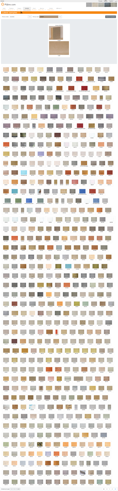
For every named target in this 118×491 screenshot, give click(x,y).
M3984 (14, 241)
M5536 (65, 466)
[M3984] (14, 238)
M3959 (14, 456)
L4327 (100, 316)
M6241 (74, 316)
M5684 (68, 175)
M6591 (65, 484)
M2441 (73, 109)
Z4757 (6, 137)
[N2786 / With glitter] (23, 378)
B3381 (14, 72)
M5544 (73, 466)
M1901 (74, 475)
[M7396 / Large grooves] (91, 153)
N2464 (101, 409)
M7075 (108, 428)
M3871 (108, 100)
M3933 (75, 287)
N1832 (14, 194)
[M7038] (31, 434)
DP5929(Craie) (38, 109)
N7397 (83, 156)
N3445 (40, 184)
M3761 (23, 316)
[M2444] (60, 303)
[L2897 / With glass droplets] (6, 359)
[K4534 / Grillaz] (81, 106)
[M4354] (66, 163)
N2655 (90, 212)
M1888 (102, 353)
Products (11, 9)
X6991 (31, 137)
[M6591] (66, 481)
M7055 (32, 334)
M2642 (96, 400)
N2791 (40, 72)
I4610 (84, 184)
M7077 (86, 269)
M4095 (57, 428)
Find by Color (36, 16)
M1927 (109, 287)
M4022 (85, 437)
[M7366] (32, 406)
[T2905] (59, 350)
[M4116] (106, 378)
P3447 (89, 334)
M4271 (58, 278)
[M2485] (15, 406)
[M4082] (108, 481)
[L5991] (24, 97)
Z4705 (55, 184)
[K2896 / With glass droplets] (32, 266)
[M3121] (66, 228)
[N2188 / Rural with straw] (63, 191)
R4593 (23, 269)
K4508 (52, 81)
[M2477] (40, 453)
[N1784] (67, 388)
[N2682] (24, 388)
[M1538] (30, 397)
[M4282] (33, 97)
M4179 (48, 475)
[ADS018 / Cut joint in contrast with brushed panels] (114, 4)
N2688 (40, 91)
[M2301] (93, 284)
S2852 (76, 306)
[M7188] (109, 125)
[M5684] (68, 172)
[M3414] (73, 341)
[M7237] (57, 472)
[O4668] (49, 284)
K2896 (31, 269)
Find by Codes (5, 16)
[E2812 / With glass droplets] (93, 369)
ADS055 (73, 212)
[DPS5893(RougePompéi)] (84, 88)
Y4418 (57, 316)
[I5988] (63, 116)
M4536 (15, 100)
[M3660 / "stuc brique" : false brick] (49, 294)
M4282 (32, 100)
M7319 (41, 409)
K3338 (74, 325)
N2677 (74, 391)
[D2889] (57, 359)
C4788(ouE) (16, 128)
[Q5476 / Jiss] (68, 247)
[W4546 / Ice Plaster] (105, 200)
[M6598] (95, 4)
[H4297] (101, 284)
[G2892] (40, 359)
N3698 (56, 447)
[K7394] (108, 153)
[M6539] (105, 397)
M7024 (24, 353)
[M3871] (108, 97)
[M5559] (39, 444)
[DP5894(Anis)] (56, 106)
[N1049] (68, 303)
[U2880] (85, 350)
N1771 (73, 241)
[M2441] (73, 106)
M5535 (15, 109)
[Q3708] (70, 200)
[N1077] (57, 434)
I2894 (31, 362)
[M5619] (107, 444)
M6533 (6, 119)
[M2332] (48, 256)
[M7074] (50, 406)
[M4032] (40, 481)
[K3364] (15, 209)
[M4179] (48, 472)
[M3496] (108, 322)
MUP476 (50, 250)
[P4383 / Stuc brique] (101, 144)
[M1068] (67, 284)
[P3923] (92, 256)
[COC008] (15, 181)
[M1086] (6, 294)
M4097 (102, 306)
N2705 (24, 81)
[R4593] (23, 266)
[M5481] (82, 341)
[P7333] (39, 341)
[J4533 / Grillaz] (56, 238)
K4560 (23, 250)
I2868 (110, 362)
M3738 (43, 81)
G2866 (14, 372)
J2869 (101, 362)
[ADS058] (38, 209)
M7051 (67, 184)
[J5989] (101, 228)
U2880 (85, 353)
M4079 (31, 447)
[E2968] (6, 350)
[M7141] (14, 294)
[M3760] (66, 313)
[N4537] (51, 303)
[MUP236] (101, 125)
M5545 (6, 437)
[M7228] (96, 462)
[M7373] (32, 144)
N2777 (22, 109)
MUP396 (59, 250)
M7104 (49, 91)
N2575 (76, 409)
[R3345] (101, 172)
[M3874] (57, 256)
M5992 (92, 231)
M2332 (48, 259)
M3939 (56, 466)
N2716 (50, 175)
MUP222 (46, 194)
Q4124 (23, 147)
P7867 (14, 137)
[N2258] (15, 416)
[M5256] (15, 378)
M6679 (6, 334)
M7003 (92, 194)
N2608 (40, 278)
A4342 (22, 72)
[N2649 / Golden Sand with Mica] (92, 388)
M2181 (6, 184)
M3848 (24, 419)
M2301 (92, 287)
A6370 (41, 222)
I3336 (47, 344)
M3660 (48, 297)
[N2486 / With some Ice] (6, 209)
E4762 (99, 119)
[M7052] (83, 481)
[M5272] (6, 88)
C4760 (83, 278)
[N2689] (41, 388)
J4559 (57, 147)
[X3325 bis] (101, 275)
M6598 (97, 72)
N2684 (22, 241)
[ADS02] (15, 153)
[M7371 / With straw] (67, 434)
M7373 (32, 147)
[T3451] (94, 97)
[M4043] (81, 69)
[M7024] (25, 350)
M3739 (57, 137)
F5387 (32, 250)
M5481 (81, 344)
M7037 (40, 156)
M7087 (98, 344)
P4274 (64, 334)
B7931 (89, 119)
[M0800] (47, 397)
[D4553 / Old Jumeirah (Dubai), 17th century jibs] (101, 97)
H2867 (6, 372)
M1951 (71, 400)
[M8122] (42, 350)
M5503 (6, 456)
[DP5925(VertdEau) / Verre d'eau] (40, 200)
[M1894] (98, 453)
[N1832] (15, 191)
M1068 (66, 287)
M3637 (23, 447)
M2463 (85, 250)
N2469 (59, 175)
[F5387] (32, 247)
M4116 (106, 381)
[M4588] (58, 97)
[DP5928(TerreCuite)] (79, 78)
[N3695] (65, 444)
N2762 (72, 334)
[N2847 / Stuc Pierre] (40, 369)
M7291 (91, 475)
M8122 (42, 353)
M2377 (64, 344)
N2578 (59, 381)
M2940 (91, 325)
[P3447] (90, 331)
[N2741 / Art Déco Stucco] (76, 369)
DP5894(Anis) (56, 109)
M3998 (105, 91)
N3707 (80, 400)
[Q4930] (96, 266)
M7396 (91, 156)
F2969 (15, 353)
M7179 (58, 391)
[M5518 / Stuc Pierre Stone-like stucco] (66, 359)
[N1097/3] (6, 425)
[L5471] (108, 238)
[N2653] (76, 97)
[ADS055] (73, 209)
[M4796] (6, 172)
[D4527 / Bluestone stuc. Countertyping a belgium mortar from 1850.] (23, 88)
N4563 (23, 184)
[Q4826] (59, 125)
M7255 (99, 484)
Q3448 (83, 137)
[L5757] (107, 106)
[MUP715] (32, 191)
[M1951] (71, 397)
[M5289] (81, 462)
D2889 (57, 362)
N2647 (96, 91)
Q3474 (34, 128)
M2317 (23, 156)
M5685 (99, 212)
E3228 (23, 287)
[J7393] (41, 125)
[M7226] (105, 462)
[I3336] (48, 341)
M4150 (59, 409)
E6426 (80, 119)
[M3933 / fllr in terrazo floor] (76, 284)
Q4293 (23, 325)
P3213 (107, 344)
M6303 (6, 278)
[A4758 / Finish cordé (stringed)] (31, 256)
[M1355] (40, 256)
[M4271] (58, 275)
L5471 (108, 241)
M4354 (66, 166)
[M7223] (64, 209)
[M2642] (97, 397)
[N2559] (40, 284)
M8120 (76, 353)
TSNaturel (47, 109)
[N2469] (59, 172)
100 (11, 489)
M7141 (14, 297)
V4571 (74, 297)
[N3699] (48, 444)
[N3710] (76, 434)
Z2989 (109, 137)
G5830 (6, 109)
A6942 (102, 166)
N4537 (51, 306)
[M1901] (74, 472)
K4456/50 (32, 166)
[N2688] (40, 88)
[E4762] (99, 116)
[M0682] (6, 397)
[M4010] (100, 134)
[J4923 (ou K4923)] (58, 266)
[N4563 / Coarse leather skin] (24, 181)
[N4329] (69, 78)
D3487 (23, 334)
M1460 (6, 391)
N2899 (50, 353)
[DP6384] (108, 209)
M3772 (99, 325)
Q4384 (94, 250)
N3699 (48, 447)
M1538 (30, 400)
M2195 (48, 269)
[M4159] (61, 181)
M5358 (31, 231)
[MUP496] (91, 238)
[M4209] (23, 303)
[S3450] (41, 172)
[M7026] (15, 388)
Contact (51, 9)
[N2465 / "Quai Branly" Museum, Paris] (92, 144)
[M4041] (111, 303)
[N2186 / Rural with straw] (89, 378)
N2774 (58, 372)
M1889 (109, 147)
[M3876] (83, 425)
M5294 (101, 372)
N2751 (78, 381)
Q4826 (59, 128)
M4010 (100, 137)
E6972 (74, 166)
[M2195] (48, 266)
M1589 (24, 222)
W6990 (57, 166)
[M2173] (14, 303)
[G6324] (66, 144)
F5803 (99, 241)
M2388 (56, 456)
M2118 (81, 456)
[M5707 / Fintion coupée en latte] (84, 369)
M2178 (64, 456)
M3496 (108, 325)
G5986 (110, 231)
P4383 (101, 147)
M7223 (64, 212)
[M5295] (94, 434)
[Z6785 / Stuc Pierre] (85, 97)
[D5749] (6, 256)
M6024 (90, 447)
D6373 (75, 147)
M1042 (67, 381)
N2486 (6, 212)
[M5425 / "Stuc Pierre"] (23, 434)
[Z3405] (83, 294)
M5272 (6, 91)
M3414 (73, 344)
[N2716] (50, 172)
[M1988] (90, 106)
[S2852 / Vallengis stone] (77, 303)
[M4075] (76, 172)
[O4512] (14, 172)
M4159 (61, 184)
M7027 (65, 475)
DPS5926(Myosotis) (29, 203)
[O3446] (98, 331)
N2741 (75, 372)
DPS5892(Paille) (91, 128)
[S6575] (6, 144)
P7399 (66, 156)
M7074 (50, 409)
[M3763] (15, 116)
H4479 (67, 100)
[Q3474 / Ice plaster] (34, 125)
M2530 (55, 212)
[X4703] (14, 284)
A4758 (31, 259)
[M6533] (6, 116)
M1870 (64, 109)
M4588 (58, 100)
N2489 (83, 409)
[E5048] (41, 247)
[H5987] (41, 97)
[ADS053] (82, 209)
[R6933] (94, 163)
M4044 (88, 466)
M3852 (48, 437)
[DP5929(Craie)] (39, 106)
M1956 (58, 287)
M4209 (23, 306)
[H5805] (47, 238)
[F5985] (48, 181)
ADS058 (38, 212)
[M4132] (101, 191)
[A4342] (23, 69)
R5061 (6, 222)
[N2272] (33, 416)
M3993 (48, 137)
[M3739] (57, 134)
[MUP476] (50, 247)
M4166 (23, 297)
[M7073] (74, 481)
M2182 (60, 419)
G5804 (38, 241)
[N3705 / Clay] (109, 388)
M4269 (41, 306)
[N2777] (22, 106)
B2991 (29, 212)
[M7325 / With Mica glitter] (23, 406)
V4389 (82, 241)
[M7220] (91, 481)
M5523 (41, 381)
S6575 (6, 147)
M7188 (109, 128)
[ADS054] (32, 153)
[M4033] (32, 481)
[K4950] (50, 153)
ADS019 (77, 222)
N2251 (26, 128)
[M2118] (82, 453)
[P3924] (32, 313)
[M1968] (32, 181)
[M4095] (57, 425)
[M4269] (41, 303)
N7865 (23, 137)
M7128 (14, 484)
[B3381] (14, 69)
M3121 (66, 231)
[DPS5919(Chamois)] (91, 78)
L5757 (107, 109)
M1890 (6, 466)
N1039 (31, 428)
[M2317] (23, 153)
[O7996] (54, 116)
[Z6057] (49, 144)
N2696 (57, 297)
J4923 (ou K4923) (58, 269)
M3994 (58, 156)
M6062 (48, 466)
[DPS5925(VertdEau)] (8, 200)
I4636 (89, 72)
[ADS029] (59, 219)
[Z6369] (92, 134)
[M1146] (39, 462)
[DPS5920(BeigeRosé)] (70, 69)
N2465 (92, 147)
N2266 (65, 259)
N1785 (68, 269)
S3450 (41, 175)
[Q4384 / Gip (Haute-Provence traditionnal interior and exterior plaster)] (95, 247)
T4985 (40, 166)
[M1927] (110, 284)
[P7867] (14, 134)
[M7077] (86, 266)
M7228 (96, 466)
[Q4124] (23, 144)
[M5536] (65, 462)
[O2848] (32, 369)
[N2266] (65, 256)
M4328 (23, 166)
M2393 (46, 212)
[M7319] (41, 406)
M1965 (82, 475)
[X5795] (77, 247)
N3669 (101, 391)
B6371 (87, 203)
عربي (116, 1)
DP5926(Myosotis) (82, 194)
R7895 (6, 100)
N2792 (6, 381)
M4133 (98, 381)
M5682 (74, 428)
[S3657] (101, 181)
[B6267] (92, 181)
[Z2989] (109, 134)
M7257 (78, 419)
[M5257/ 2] (32, 284)
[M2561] (23, 453)
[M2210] (23, 191)
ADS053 (82, 212)
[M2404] (14, 444)
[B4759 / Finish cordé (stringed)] (92, 275)
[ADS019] (77, 219)
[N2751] (78, 378)
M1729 (14, 344)
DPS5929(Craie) (24, 119)
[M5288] (34, 78)
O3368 (31, 344)
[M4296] (108, 294)
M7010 (40, 428)
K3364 (15, 212)
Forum (34, 9)
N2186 (89, 381)
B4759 (92, 278)
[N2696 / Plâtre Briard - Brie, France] (57, 294)
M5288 (34, 81)
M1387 (68, 409)
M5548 (14, 428)
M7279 (106, 334)
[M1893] (107, 453)
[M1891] (55, 397)
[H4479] (67, 97)
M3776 (81, 334)
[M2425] (48, 453)
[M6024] (91, 444)
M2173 (14, 306)
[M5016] (109, 181)
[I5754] (14, 256)
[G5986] (110, 228)
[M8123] (68, 350)
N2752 (32, 381)
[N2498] (92, 406)
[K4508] (52, 78)
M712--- (14, 334)
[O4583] (100, 294)
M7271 (15, 278)
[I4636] (89, 69)
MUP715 (32, 194)
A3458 (64, 241)
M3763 (15, 119)
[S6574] (57, 331)
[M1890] (6, 462)
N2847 (40, 372)
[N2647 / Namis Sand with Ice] (96, 88)
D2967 (111, 81)
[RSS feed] (21, 12)
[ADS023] (50, 125)
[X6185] (56, 200)
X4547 (23, 278)
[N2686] (49, 388)
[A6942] (102, 163)
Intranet (2, 1)
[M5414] (6, 416)
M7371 (67, 437)
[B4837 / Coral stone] (40, 228)
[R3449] (49, 331)
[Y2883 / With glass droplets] (110, 350)
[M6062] (48, 462)
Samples (27, 9)
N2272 (33, 419)
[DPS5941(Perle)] (50, 69)
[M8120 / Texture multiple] (76, 350)
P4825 (109, 119)
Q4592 (108, 259)
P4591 (31, 297)
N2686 (49, 391)
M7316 (6, 475)
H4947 (14, 250)
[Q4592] (108, 256)
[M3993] (49, 134)
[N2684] (22, 238)
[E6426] (80, 116)
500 (15, 489)
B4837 (40, 231)
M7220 (91, 484)
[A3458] (64, 238)
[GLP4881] (6, 238)
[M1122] (101, 4)
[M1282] (74, 256)
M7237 (57, 475)
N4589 (40, 297)
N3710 (76, 437)
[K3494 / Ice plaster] (109, 313)
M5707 (84, 372)
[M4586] (110, 163)
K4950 (49, 156)
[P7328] (23, 472)
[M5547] (40, 134)
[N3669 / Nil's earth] (101, 388)
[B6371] (87, 200)
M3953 (48, 428)
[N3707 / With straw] (80, 397)
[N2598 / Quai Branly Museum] (6, 406)
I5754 (14, 259)
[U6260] (23, 228)
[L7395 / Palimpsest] (99, 153)
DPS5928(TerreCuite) (71, 91)
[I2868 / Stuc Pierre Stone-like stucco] (110, 359)
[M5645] (104, 266)
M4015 (6, 269)
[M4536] (15, 97)
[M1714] (33, 172)
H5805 (47, 241)
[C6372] (106, 69)
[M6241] (75, 313)
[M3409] (60, 78)
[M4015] (6, 266)
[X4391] (6, 191)
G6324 (66, 147)
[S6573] (110, 172)
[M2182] (60, 416)
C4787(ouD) (15, 81)
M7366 (32, 409)
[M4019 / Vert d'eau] (85, 303)
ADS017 (94, 222)
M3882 (97, 419)
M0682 (6, 400)
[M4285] (33, 219)
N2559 (40, 287)
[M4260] (15, 313)
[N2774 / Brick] (58, 369)
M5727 (99, 447)
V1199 (88, 400)
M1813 (14, 466)
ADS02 (15, 156)
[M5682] (74, 425)
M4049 (72, 194)
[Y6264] (6, 228)
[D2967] (111, 78)
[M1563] (110, 369)
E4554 (91, 297)
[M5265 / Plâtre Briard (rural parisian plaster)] (83, 359)
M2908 (85, 175)
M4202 (32, 306)
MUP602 (55, 194)
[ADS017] (94, 219)
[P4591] (32, 294)
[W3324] (49, 313)
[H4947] (14, 247)
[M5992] (92, 228)
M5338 (14, 166)
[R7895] (107, 4)
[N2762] (72, 331)
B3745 (14, 325)
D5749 (5, 259)
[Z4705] (55, 181)
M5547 (40, 137)
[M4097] (103, 303)
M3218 (31, 72)
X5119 (50, 203)
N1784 (66, 391)
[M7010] (40, 425)
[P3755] (31, 472)
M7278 (48, 484)
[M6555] (74, 444)
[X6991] (32, 134)
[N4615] (14, 266)
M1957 (14, 147)
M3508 (40, 269)
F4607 (31, 91)
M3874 (56, 259)
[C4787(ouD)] (15, 78)
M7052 (82, 484)
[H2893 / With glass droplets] (6, 78)
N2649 (92, 391)
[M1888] (102, 350)
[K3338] (74, 322)
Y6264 (5, 231)
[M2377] (65, 341)
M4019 (85, 306)
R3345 (101, 175)
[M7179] (58, 388)
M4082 (108, 484)
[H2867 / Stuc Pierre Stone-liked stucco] (6, 369)
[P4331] (92, 313)
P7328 (22, 475)
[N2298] (48, 322)
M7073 (74, 484)
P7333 (39, 344)
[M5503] (6, 453)
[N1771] (73, 238)
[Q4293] (23, 322)
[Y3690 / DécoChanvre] (32, 275)
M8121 (93, 353)
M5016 (109, 184)
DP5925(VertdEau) (40, 203)
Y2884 (74, 362)
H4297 (101, 287)
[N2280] (42, 416)
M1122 (33, 391)
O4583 (100, 297)
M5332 (6, 306)
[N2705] (25, 78)
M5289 (81, 466)
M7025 (106, 419)
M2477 (39, 456)
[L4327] (100, 313)
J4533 (55, 241)
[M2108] (90, 453)
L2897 (6, 362)
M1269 (57, 484)
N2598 (6, 409)
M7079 (14, 400)
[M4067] (63, 397)
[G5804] (39, 238)
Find (30, 16)
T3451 (94, 100)
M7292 (94, 306)
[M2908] (85, 172)
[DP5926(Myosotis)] (82, 191)
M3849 (14, 437)
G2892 (40, 362)
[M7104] (49, 88)
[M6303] (6, 275)
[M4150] (60, 406)
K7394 (108, 156)
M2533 (65, 428)
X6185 (56, 203)
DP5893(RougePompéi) (80, 128)
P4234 (23, 484)
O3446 (98, 334)
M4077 (82, 325)
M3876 (82, 428)
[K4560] (23, 247)
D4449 (40, 316)
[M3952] (40, 434)
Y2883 (110, 353)
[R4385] (14, 228)
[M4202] (32, 303)
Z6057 (49, 147)
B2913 (14, 362)
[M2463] (86, 247)
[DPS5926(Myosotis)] (29, 200)
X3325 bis (101, 278)
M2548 (40, 334)
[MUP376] (104, 247)
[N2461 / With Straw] (92, 359)
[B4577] (66, 294)
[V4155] (40, 322)
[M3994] (58, 153)
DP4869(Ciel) (24, 175)
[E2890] (49, 359)
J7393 (41, 128)
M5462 (22, 212)
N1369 (77, 269)
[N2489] (83, 406)
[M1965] (83, 472)
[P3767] (14, 472)
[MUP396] (59, 247)
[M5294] (102, 369)
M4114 (6, 484)
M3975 (39, 194)
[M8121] (93, 350)
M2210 (23, 194)
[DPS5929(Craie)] (25, 116)
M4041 (111, 306)
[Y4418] (58, 313)
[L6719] (62, 200)
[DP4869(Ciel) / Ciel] (24, 172)
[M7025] (106, 416)
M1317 (31, 466)
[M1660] (75, 134)
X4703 (14, 287)
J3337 (90, 344)
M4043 (80, 72)
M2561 (22, 456)
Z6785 (85, 100)
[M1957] (15, 144)
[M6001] (22, 397)
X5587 (30, 241)
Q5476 (67, 250)
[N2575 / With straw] (76, 406)
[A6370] (41, 219)
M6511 (82, 447)
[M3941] (49, 275)
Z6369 (91, 137)
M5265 (83, 362)
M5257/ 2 (32, 287)
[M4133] (98, 378)
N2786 (23, 381)
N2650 (6, 156)
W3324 (49, 316)
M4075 (76, 175)
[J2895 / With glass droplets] (23, 359)
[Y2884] (74, 359)
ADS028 (68, 222)
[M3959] (14, 453)
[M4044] (88, 462)
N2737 (49, 372)
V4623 (48, 231)
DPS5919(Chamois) (90, 81)
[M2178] (65, 453)
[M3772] (100, 322)
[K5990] (57, 228)
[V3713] (32, 322)
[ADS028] (68, 219)
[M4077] (83, 322)
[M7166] (34, 350)
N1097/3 (6, 428)
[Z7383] (5, 163)
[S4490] (6, 125)
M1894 (98, 456)
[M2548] (40, 331)
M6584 (6, 72)
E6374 (15, 222)
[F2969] (15, 350)
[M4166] (23, 294)
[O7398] (75, 153)
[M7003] (92, 191)
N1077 (57, 437)
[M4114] (6, 481)
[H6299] (111, 219)
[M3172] (78, 200)
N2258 (15, 419)
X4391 (6, 194)
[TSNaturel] (47, 106)
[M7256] (103, 434)
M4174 (99, 475)
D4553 (101, 100)
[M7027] (65, 472)
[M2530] (55, 209)
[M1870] (65, 106)
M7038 (31, 437)
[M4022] (85, 434)
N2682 (24, 391)
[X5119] (50, 200)
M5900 (22, 259)
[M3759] (99, 106)
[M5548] (14, 425)
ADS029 (59, 222)
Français (100, 1)
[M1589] (24, 219)
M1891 (55, 400)
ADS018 (85, 222)
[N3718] (6, 341)
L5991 (24, 100)
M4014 (51, 381)
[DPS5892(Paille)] (92, 125)
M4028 (71, 119)
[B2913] (14, 359)
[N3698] (57, 444)
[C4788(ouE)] (16, 125)
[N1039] (32, 425)
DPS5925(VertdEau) (7, 203)
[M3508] (40, 266)
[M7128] (14, 481)
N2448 (109, 409)
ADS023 (50, 128)
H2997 (83, 316)
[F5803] (99, 238)
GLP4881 (6, 241)
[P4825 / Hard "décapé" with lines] (109, 116)
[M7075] (108, 425)
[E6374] (15, 219)
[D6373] (75, 144)
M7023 (75, 184)
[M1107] (6, 284)
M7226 (104, 466)
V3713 (31, 325)
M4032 (40, 484)
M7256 (103, 437)
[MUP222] (46, 191)
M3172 (78, 203)
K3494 (109, 316)
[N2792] (6, 378)
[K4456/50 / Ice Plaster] (32, 163)
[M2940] (91, 322)
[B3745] (14, 322)
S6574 (56, 334)
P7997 (44, 119)
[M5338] (14, 163)
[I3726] (57, 322)
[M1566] (23, 462)
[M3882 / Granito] (97, 416)
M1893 (107, 456)
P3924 (32, 316)
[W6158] (102, 219)
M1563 (110, 372)
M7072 (23, 344)
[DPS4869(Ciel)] (96, 200)
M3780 (56, 344)
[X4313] (6, 322)
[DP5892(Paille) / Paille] (34, 116)
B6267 (92, 184)
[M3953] (49, 425)
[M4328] (23, 163)
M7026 (15, 391)
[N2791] (40, 69)
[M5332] (6, 303)
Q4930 (95, 269)
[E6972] (74, 163)
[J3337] (90, 341)
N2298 (48, 325)
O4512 (14, 175)
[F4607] (32, 88)
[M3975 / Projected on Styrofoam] (39, 191)
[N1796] (66, 134)
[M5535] (15, 106)
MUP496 (91, 241)
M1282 (74, 259)
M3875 (91, 428)
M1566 (22, 466)
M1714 (32, 175)
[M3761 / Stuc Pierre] (24, 313)
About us (41, 9)
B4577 (65, 297)
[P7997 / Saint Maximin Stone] (44, 116)
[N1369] (77, 266)
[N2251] (26, 125)
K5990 (57, 231)
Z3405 (82, 297)
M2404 (14, 447)
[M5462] (22, 209)
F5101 (6, 250)
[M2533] (66, 425)
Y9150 (101, 81)
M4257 (99, 428)
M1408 (108, 475)
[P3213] (107, 341)
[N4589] (40, 294)
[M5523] (42, 378)
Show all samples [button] (110, 16)
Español (111, 1)
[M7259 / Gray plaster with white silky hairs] (89, 4)
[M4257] (100, 425)
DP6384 (108, 212)
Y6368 (50, 222)
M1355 (39, 259)
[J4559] (58, 144)
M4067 (63, 400)
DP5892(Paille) (34, 119)
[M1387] (69, 406)
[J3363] (66, 322)
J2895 (23, 362)
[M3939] (56, 462)
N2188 (63, 194)
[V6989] (49, 163)
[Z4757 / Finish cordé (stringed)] (6, 134)
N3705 (109, 391)
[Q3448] (83, 134)
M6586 (50, 100)
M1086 (6, 297)
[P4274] (64, 331)
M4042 (40, 475)
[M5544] (73, 462)
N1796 (66, 137)
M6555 (74, 447)
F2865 (23, 372)
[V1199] (88, 397)
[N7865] (23, 134)
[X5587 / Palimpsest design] (30, 238)
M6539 (105, 400)
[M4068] (69, 416)
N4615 (14, 269)
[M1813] (14, 462)
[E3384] (75, 228)
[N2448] (109, 406)
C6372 (106, 72)
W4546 (105, 203)
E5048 (41, 250)
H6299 (111, 222)
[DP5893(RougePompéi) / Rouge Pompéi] (80, 125)
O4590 (109, 278)
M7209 (88, 419)
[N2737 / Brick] (49, 369)
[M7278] (49, 481)
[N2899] (51, 350)
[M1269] (57, 481)
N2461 (92, 362)
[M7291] (91, 472)
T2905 (59, 353)
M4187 (6, 316)
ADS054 (32, 156)
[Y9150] (102, 78)
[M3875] (91, 425)
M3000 (83, 147)
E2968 (6, 353)
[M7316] (6, 472)
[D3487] (23, 331)
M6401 (38, 400)
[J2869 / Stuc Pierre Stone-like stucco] (101, 359)
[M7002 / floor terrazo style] (84, 284)
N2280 (42, 419)
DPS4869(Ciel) (96, 203)
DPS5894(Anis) (18, 203)
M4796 (6, 175)
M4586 (110, 166)
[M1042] (67, 378)
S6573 (109, 175)
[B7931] (89, 116)
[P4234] (23, 481)
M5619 (107, 447)
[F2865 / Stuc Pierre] (23, 369)
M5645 (104, 269)
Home (4, 9)
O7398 (74, 156)
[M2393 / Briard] (47, 209)
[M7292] (94, 303)
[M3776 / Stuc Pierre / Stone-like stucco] (81, 331)
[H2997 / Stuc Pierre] (83, 313)
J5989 (101, 231)
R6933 (93, 166)
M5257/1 (69, 128)
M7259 (51, 419)
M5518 (65, 362)
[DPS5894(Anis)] (18, 200)
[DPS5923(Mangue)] (59, 88)
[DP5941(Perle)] (59, 69)
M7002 (84, 287)
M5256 (14, 381)
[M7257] (79, 416)
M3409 (60, 81)
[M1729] (14, 341)
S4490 (6, 128)
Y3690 (31, 278)
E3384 (74, 231)
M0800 (47, 400)
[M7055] (32, 331)
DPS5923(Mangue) (59, 91)
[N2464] (102, 406)
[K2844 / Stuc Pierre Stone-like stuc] (67, 369)
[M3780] (56, 341)
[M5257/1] (69, 125)
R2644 (100, 259)
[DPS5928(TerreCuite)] (71, 88)
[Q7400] (15, 88)
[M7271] (15, 275)
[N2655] (90, 209)
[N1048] (23, 425)
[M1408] (108, 472)
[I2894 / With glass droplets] (32, 359)
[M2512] (31, 453)
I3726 (57, 325)
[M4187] (6, 313)
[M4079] (31, 444)
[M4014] (51, 378)
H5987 (41, 100)
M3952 (40, 437)
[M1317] (31, 462)
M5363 (83, 231)
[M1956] (58, 284)
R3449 (49, 334)
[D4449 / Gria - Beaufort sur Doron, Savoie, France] (41, 313)
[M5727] (99, 444)
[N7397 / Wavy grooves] (83, 153)
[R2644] (100, 256)
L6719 (62, 203)
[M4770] (75, 275)
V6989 (49, 166)
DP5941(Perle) (59, 72)
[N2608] (40, 275)
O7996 (54, 119)
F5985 (48, 184)
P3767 (14, 475)
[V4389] (83, 238)
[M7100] (40, 144)
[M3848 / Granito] (24, 416)
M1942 (83, 259)
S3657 (100, 184)
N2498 (92, 409)
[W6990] (57, 163)
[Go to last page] (115, 489)
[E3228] (23, 284)
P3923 (91, 259)
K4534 (81, 109)
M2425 (48, 456)
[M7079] (14, 397)
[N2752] (32, 378)
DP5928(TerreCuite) (79, 81)
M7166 (33, 353)
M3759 (99, 109)
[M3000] (84, 144)
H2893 (6, 81)
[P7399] (66, 153)
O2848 (31, 372)
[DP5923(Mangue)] (84, 163)
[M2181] (6, 181)
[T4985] (41, 163)
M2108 (90, 456)
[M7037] (41, 153)
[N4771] (67, 275)
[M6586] (50, 97)
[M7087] (99, 341)
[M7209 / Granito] (88, 416)
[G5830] (6, 106)
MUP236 (101, 128)
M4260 (14, 316)
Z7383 (5, 166)
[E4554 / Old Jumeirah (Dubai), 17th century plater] (91, 294)
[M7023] (75, 181)
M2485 (15, 409)
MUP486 (30, 109)
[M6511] (82, 444)
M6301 (6, 447)
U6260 (22, 231)
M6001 (22, 400)
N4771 (66, 278)
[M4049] (72, 191)
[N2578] (59, 378)
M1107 (6, 287)
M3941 (49, 278)
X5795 (77, 250)
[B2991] (30, 209)
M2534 (83, 391)
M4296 (108, 297)
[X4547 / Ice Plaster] (23, 275)
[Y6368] (50, 219)
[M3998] (105, 88)
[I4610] (84, 181)
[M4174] (99, 472)
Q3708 (70, 203)
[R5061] (6, 219)
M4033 (31, 484)
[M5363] (83, 228)
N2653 (76, 100)
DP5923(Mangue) (84, 166)
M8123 (67, 353)
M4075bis (93, 175)
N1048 (23, 428)
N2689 (41, 391)
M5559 (39, 447)
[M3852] (48, 434)
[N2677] (74, 388)
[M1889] (110, 144)
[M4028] (71, 116)
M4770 (75, 278)
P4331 (91, 316)
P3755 (31, 475)
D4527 (23, 91)
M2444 (59, 306)
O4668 (49, 287)
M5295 (94, 437)
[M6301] (6, 444)
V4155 (40, 325)
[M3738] (43, 78)
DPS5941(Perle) (49, 72)
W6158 (102, 222)
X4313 (6, 325)
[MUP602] (55, 191)
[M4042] (40, 472)
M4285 (33, 222)
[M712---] (14, 331)
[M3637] (23, 444)
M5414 (6, 419)
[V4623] (49, 228)
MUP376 (104, 250)
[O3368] (32, 341)
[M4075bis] (93, 172)
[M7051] (67, 181)
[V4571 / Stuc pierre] (74, 294)
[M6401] (39, 397)
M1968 (32, 184)
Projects (19, 9)
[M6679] (6, 331)
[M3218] (31, 69)
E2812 (93, 372)
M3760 (66, 316)
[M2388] (56, 453)
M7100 (40, 147)
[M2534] (83, 388)
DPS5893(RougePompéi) (84, 91)
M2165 (73, 456)
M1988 (90, 109)
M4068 (69, 419)
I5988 (63, 119)
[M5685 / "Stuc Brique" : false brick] (99, 209)
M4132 (101, 194)
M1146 (39, 466)
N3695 (65, 447)
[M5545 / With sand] (6, 434)
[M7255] (100, 481)
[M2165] (73, 453)
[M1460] (6, 388)
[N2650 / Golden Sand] (6, 153)
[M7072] (23, 341)
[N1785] (68, 266)
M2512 (31, 456)
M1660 (74, 137)
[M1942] (83, 256)
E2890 (48, 362)
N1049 (68, 306)
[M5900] (23, 256)
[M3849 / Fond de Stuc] (14, 434)
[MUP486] (30, 106)
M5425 (23, 437)
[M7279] (107, 331)
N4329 (69, 81)
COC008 (15, 184)
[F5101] (6, 247)
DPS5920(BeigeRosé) (70, 72)
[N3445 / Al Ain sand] (41, 181)
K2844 (67, 372)
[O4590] (109, 275)
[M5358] (32, 228)
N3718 (6, 344)
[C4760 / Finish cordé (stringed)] (84, 275)
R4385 (14, 231)
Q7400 (15, 91)
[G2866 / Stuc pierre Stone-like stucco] (14, 369)
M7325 (23, 409)
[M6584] (6, 69)
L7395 (99, 156)
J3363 (65, 325)
